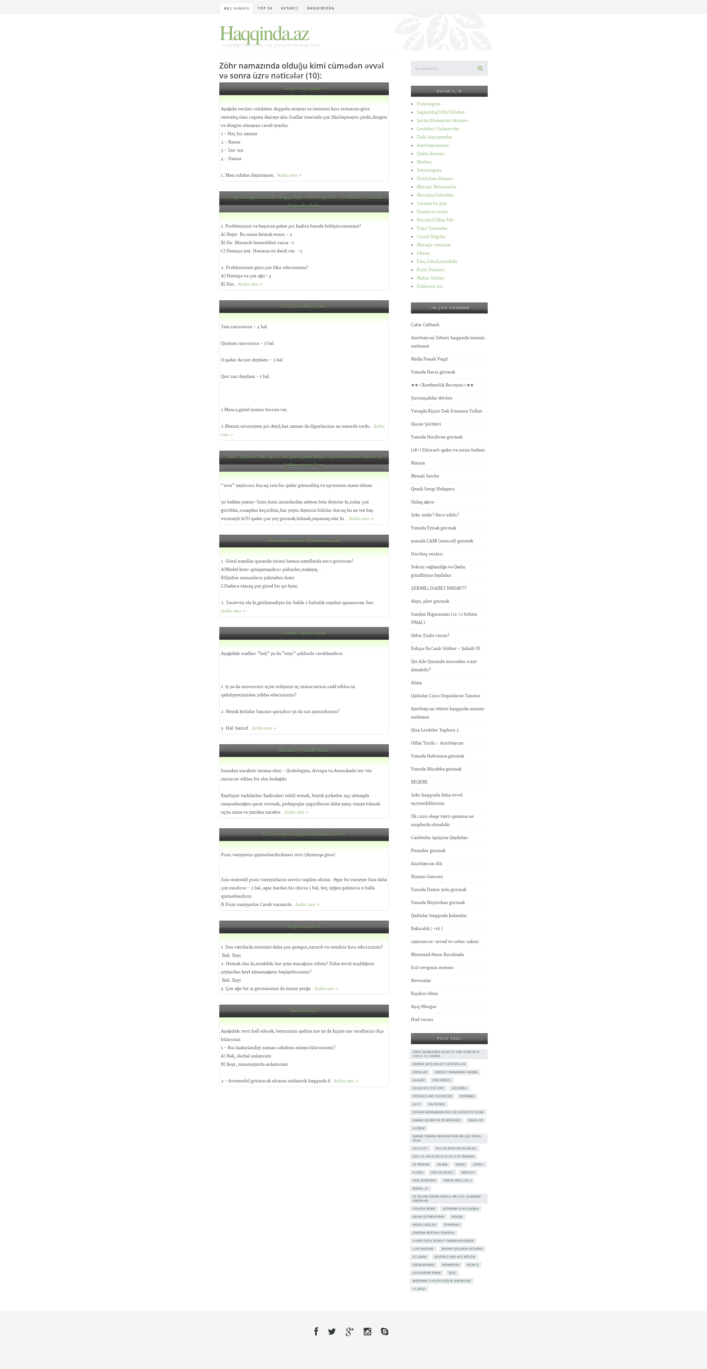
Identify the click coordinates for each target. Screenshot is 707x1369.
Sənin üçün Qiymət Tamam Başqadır (443, 1241)
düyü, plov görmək (430, 601)
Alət (417, 1104)
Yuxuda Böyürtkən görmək (438, 902)
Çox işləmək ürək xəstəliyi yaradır (443, 1156)
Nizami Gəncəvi (427, 876)
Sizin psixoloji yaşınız (304, 306)
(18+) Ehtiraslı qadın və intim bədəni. (448, 450)
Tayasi (460, 1164)
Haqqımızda (320, 8)
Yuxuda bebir (424, 1209)
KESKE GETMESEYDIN (428, 1217)
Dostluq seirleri (427, 554)
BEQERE (419, 782)
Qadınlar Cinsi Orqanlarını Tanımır (446, 696)
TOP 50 (265, 8)
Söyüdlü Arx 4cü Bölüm (454, 1257)
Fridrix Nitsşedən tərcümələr (439, 1064)
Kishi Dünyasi (431, 270)
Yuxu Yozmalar (432, 228)
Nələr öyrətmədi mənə (456, 1148)
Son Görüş (441, 1080)
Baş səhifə (236, 8)
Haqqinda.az (263, 32)
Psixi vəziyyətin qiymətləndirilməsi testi (304, 834)
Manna (418, 463)
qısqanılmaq (423, 1265)
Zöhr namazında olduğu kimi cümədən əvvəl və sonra (446, 1054)
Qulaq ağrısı (422, 502)
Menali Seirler (425, 476)
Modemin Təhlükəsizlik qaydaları (442, 1281)
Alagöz (419, 1080)
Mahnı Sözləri (431, 278)
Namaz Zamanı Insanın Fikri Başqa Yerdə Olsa (447, 1138)
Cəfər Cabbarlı (425, 325)
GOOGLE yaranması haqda (456, 1072)
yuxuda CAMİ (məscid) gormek (442, 541)
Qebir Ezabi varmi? (430, 635)
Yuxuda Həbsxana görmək (437, 756)
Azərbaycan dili (426, 863)
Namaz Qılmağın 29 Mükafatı (437, 1120)
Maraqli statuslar (434, 245)
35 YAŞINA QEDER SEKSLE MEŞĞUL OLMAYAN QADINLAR (447, 1199)
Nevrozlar (421, 980)
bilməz (473, 1265)
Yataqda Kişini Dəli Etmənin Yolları (446, 411)
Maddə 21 (420, 1188)
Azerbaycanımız (433, 145)
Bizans (457, 1217)
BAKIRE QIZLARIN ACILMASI (462, 1249)
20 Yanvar (421, 1164)
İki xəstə (420, 1148)
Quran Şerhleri (426, 424)
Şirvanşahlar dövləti (431, 398)
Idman (423, 253)
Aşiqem (418, 1128)
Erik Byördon (424, 1180)
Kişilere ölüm (424, 993)
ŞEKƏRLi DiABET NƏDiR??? (438, 588)
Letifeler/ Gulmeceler (438, 129)
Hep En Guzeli (442, 1172)
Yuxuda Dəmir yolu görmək (438, 889)
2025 (452, 1273)
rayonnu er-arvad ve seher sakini (445, 941)
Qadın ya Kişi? (304, 1010)
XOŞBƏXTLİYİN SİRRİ (428, 1088)
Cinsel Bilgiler (431, 236)
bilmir (442, 1164)
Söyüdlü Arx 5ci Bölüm (432, 1096)
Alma (416, 683)
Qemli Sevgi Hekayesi (433, 489)
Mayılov (468, 1172)
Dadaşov (475, 1120)
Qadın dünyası (431, 153)
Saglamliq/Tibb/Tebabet (441, 112)
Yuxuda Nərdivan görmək (437, 437)
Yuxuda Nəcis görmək (433, 372)
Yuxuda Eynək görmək (433, 528)
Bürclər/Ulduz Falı (435, 220)
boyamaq (467, 1096)
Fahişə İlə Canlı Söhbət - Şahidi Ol (445, 648)
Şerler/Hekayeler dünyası (442, 120)
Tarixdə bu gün (432, 203)
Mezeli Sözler (424, 1225)
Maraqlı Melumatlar (437, 187)
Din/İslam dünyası (435, 178)
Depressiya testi (304, 926)
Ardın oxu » (289, 175)
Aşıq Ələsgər (423, 1006)
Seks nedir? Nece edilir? (435, 515)
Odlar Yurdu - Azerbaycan (437, 743)
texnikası (452, 1225)
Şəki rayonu (423, 1249)
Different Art (430, 286)
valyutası (436, 1104)
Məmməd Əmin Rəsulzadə (437, 954)
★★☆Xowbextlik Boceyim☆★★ (442, 385)
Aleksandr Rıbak (427, 1273)
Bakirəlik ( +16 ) (427, 928)
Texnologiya (429, 170)
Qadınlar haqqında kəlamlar (439, 915)
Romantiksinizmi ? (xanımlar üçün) (304, 541)
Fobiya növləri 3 (457, 1180)
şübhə (478, 1164)
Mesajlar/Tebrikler (435, 195)
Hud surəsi (422, 1019)
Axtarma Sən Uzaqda (461, 1209)
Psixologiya (428, 104)
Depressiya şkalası (304, 88)
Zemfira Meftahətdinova (433, 1233)
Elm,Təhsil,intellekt (437, 261)
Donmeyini (451, 1265)
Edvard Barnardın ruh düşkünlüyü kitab (448, 1112)
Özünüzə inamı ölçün (304, 633)
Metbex (424, 162)
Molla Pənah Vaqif (429, 359)
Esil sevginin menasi (432, 967)
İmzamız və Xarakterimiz (304, 750)
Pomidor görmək (428, 850)
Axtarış (290, 8)
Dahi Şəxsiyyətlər (434, 137)
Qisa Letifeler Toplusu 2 (435, 730)
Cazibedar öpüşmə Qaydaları (439, 837)
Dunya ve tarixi (432, 212)
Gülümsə (459, 1088)
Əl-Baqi (419, 1289)
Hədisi (418, 1172)
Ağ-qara (420, 1257)
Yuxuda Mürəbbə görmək (436, 769)
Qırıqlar (420, 1072)
